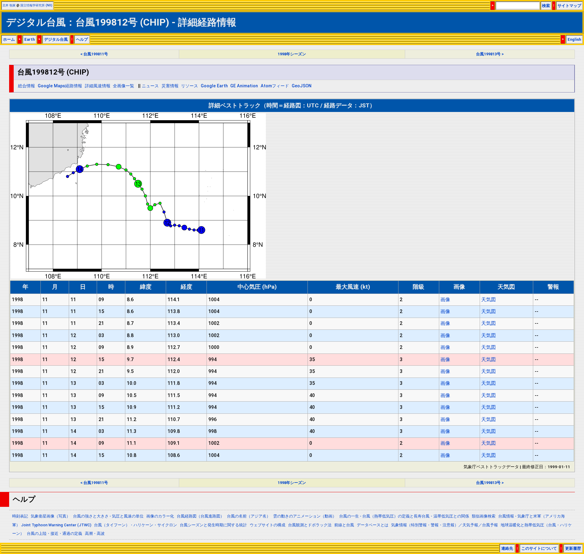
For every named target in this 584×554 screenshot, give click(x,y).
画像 (445, 299)
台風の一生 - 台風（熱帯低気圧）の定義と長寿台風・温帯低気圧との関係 (404, 516)
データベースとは (372, 525)
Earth (29, 39)
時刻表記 (20, 516)
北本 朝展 (9, 5)
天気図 (488, 299)
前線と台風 (344, 525)
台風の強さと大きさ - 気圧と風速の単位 (108, 516)
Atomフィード (275, 86)
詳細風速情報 (97, 86)
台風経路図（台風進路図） (200, 516)
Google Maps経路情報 (60, 86)
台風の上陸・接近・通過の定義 (54, 533)
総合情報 (26, 86)
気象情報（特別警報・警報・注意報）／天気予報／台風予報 (444, 525)
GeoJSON (301, 86)
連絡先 (507, 548)
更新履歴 (573, 548)
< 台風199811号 (94, 54)
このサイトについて (539, 548)
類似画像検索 (483, 516)
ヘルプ (82, 39)
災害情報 (170, 86)
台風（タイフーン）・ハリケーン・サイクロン (135, 525)
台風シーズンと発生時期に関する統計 (213, 525)
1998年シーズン (292, 54)
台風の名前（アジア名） (248, 516)
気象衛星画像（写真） (50, 516)
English (574, 39)
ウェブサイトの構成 (267, 525)
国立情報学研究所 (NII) (36, 5)
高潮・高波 (95, 533)
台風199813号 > (490, 54)
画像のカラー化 (160, 516)
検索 (546, 5)
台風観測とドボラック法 (310, 525)
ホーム (9, 39)
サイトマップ (569, 5)
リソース (189, 86)
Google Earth (214, 86)
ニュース (150, 86)
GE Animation (244, 86)
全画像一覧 (123, 86)
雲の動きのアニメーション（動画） (304, 516)
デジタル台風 (56, 39)
